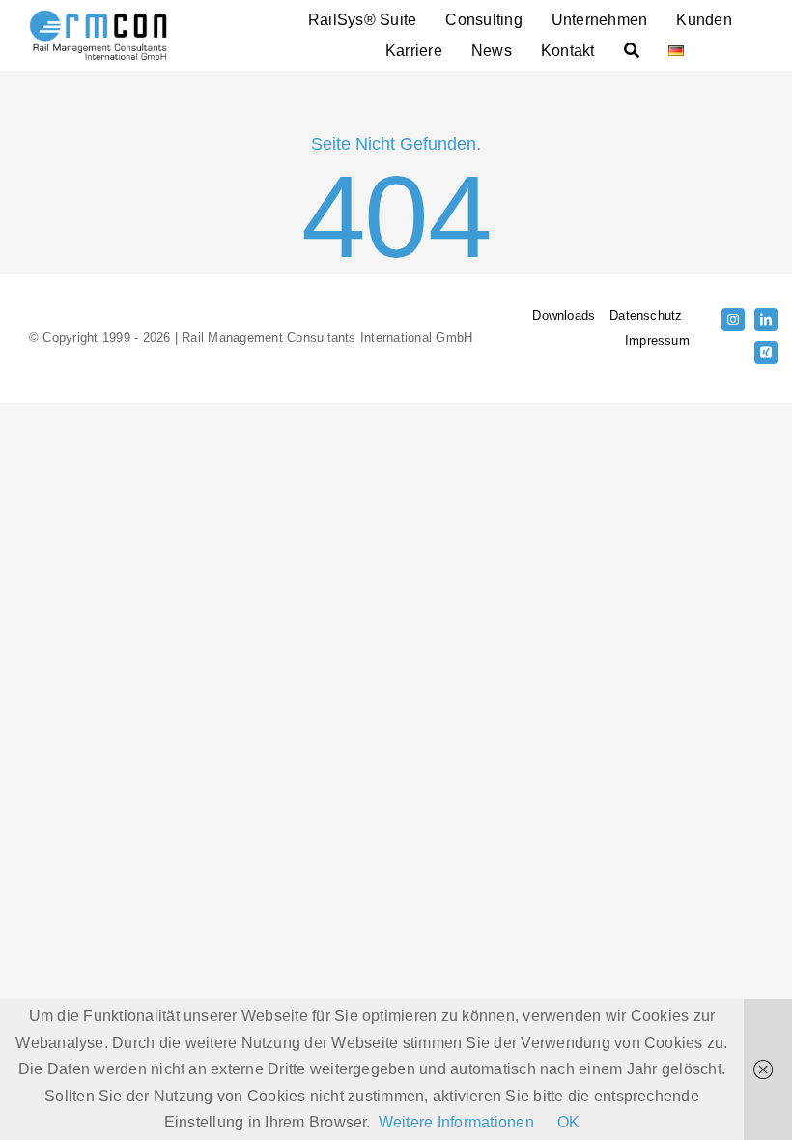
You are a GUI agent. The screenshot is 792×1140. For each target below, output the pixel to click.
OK (568, 1122)
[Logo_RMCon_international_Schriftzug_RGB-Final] (98, 17)
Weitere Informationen (456, 1122)
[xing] (766, 352)
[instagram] (733, 319)
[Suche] (631, 52)
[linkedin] (766, 319)
